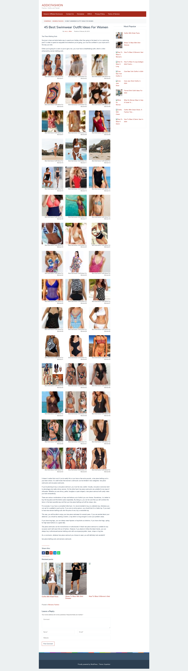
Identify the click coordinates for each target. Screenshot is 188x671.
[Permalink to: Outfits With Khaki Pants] (52, 579)
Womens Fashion (53, 605)
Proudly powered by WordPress (88, 664)
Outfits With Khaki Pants (50, 596)
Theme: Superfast (104, 664)
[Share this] (43, 552)
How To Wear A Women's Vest (99, 596)
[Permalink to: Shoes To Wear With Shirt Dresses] (76, 579)
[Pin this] (51, 552)
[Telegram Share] (54, 552)
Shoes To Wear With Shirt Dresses (74, 597)
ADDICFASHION (52, 5)
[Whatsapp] (58, 552)
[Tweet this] (47, 552)
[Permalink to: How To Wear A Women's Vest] (99, 579)
